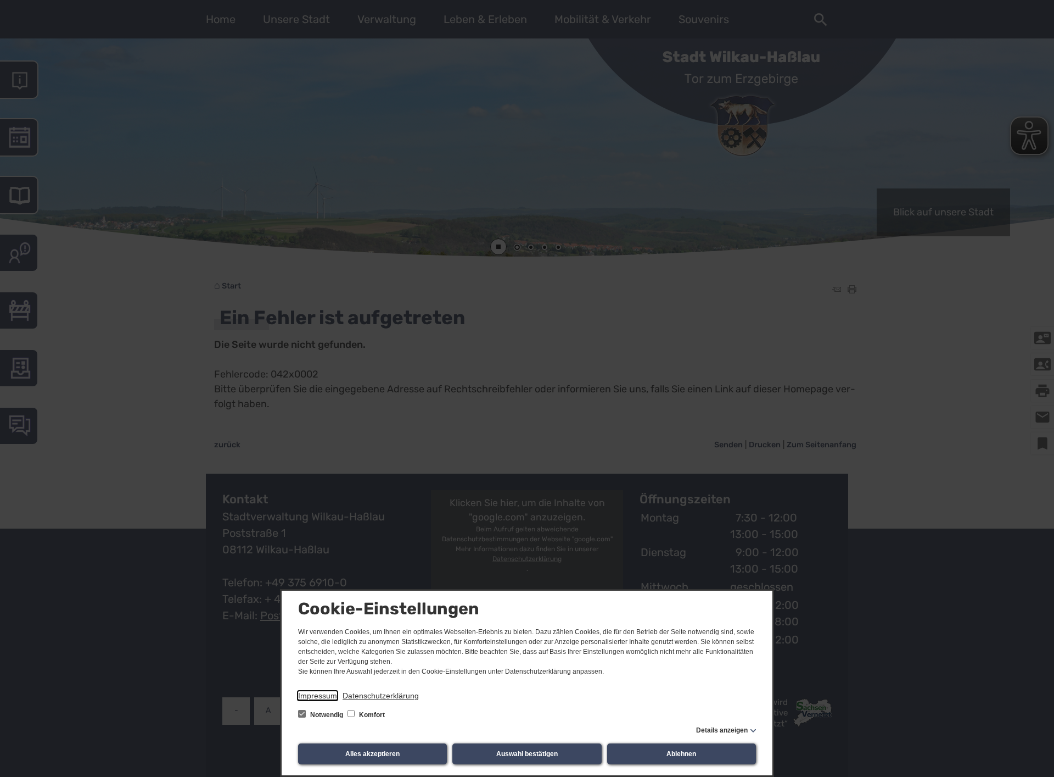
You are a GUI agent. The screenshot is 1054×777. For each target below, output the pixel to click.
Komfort (371, 715)
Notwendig (327, 715)
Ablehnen (681, 754)
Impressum (317, 695)
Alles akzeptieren (372, 754)
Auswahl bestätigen (527, 754)
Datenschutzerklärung (381, 695)
